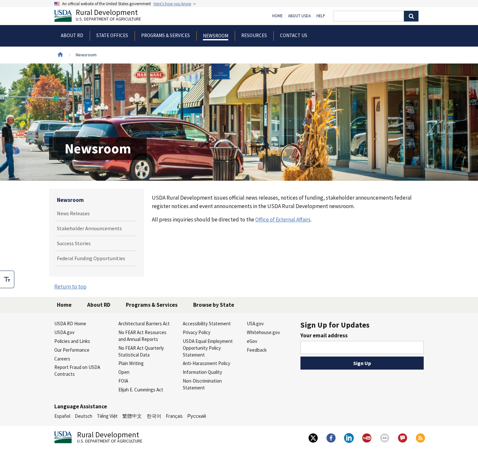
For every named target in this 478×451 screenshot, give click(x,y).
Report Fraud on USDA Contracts (77, 370)
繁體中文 (132, 416)
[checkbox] (7, 279)
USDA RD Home (70, 323)
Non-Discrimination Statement (202, 384)
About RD (98, 304)
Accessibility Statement (207, 323)
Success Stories (74, 243)
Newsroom (70, 200)
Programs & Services (152, 304)
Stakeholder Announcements (89, 228)
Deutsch (83, 416)
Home (277, 16)
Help (320, 16)
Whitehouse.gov (263, 332)
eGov (252, 341)
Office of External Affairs (283, 219)
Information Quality (202, 372)
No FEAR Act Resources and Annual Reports (142, 335)
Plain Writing (131, 363)
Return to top (70, 286)
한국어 (154, 416)
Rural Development (108, 16)
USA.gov (255, 323)
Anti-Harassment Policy (206, 363)
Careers (62, 359)
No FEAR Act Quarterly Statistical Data (141, 351)
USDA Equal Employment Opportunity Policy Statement (208, 348)
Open (123, 372)
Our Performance (71, 350)
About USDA (299, 16)
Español (62, 416)
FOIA (123, 381)
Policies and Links (72, 341)
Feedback (257, 350)
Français (174, 416)
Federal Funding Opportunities (91, 258)
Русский (196, 416)
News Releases (73, 213)
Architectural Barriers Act (144, 323)
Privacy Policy (196, 332)
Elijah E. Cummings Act (140, 390)
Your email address (324, 335)
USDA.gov (64, 332)
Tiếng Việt (107, 416)
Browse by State (213, 304)
